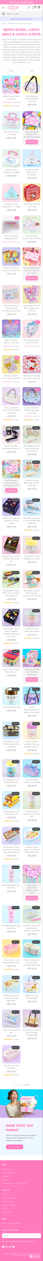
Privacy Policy (28, 1255)
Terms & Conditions (16, 1255)
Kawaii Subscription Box (11, 1223)
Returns (5, 1180)
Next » (27, 1085)
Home (4, 23)
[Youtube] (3, 1247)
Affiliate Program (9, 1205)
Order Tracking (8, 1172)
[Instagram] (6, 1247)
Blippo (16, 1253)
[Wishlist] (33, 7)
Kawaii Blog (6, 1212)
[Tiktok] (10, 1247)
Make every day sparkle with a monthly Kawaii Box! (32, 134)
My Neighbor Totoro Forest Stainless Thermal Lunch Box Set (31, 593)
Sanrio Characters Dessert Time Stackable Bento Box (32, 962)
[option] (21, 19)
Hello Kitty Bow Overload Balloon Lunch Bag (32, 98)
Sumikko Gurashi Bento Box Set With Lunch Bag (31, 482)
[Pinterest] (13, 1247)
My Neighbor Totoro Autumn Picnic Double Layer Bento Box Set (11, 849)
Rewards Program (9, 1198)
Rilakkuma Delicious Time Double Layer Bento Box (11, 998)
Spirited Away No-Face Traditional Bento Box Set (11, 558)
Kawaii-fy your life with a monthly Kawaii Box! (31, 671)
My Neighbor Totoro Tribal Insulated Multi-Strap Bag (11, 744)
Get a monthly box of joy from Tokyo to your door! (31, 270)
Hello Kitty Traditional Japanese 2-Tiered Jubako (11, 520)
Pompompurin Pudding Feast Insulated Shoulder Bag (32, 1032)
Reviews (5, 1209)
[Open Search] (4, 14)
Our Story (6, 1194)
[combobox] (16, 14)
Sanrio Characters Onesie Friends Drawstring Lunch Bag (11, 308)
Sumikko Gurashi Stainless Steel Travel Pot (31, 814)
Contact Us (6, 1169)
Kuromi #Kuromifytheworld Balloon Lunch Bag (32, 709)
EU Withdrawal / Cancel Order (14, 1183)
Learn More (31, 142)
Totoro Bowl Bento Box (11, 707)
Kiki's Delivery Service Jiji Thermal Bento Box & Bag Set (32, 520)
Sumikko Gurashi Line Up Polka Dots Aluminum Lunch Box (31, 928)
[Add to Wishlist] (38, 78)
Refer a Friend (7, 1201)
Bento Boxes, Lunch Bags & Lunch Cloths (19, 23)
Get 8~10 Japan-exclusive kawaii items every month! (11, 482)
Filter (11, 71)
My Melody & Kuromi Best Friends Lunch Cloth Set (31, 308)
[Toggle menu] (3, 7)
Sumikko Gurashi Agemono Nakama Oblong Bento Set (31, 849)
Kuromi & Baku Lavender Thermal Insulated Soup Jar (31, 744)
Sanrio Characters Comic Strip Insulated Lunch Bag (11, 410)
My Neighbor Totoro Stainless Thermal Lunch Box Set (32, 448)
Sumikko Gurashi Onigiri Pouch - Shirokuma (31, 172)
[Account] (29, 7)
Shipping (5, 1176)
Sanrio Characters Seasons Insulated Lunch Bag (32, 410)
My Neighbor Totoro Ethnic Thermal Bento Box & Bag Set (11, 593)
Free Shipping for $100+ (21, 19)
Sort (31, 71)
